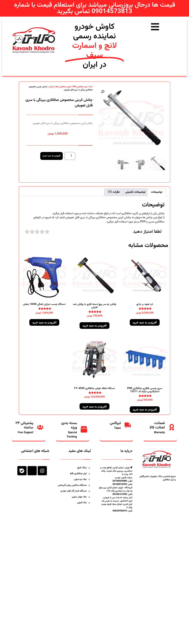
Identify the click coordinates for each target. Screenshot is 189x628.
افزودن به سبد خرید (51, 156)
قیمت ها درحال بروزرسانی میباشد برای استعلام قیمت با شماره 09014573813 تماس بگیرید (94, 8)
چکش (51, 86)
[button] (102, 91)
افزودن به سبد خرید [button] (145, 322)
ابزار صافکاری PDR (79, 86)
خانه (91, 86)
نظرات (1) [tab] (114, 192)
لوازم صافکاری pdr (63, 86)
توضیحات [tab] (156, 192)
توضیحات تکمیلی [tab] (135, 192)
